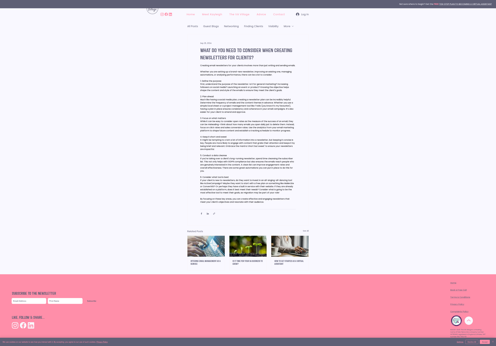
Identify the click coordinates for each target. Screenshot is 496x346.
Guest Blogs (211, 26)
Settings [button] (460, 342)
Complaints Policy (459, 311)
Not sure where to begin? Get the (416, 4)
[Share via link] (214, 213)
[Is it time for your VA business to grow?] (248, 246)
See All (306, 231)
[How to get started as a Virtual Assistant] (290, 246)
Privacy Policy (457, 304)
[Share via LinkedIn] (208, 213)
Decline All (472, 342)
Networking (231, 26)
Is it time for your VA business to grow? (248, 262)
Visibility (273, 26)
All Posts (192, 26)
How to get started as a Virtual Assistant (289, 262)
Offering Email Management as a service (206, 262)
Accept (485, 342)
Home (453, 282)
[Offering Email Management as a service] (206, 246)
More (287, 26)
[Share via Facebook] (201, 213)
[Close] (492, 342)
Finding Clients (253, 26)
